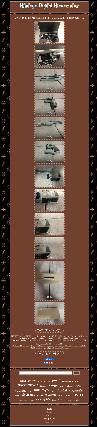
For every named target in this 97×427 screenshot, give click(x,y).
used (25, 400)
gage (52, 391)
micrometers (68, 400)
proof (56, 380)
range (53, 385)
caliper (68, 395)
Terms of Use (49, 422)
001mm (43, 386)
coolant (20, 390)
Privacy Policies (49, 419)
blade (17, 395)
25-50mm (31, 400)
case (60, 399)
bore (20, 400)
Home (49, 409)
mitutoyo (41, 390)
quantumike (67, 381)
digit (38, 399)
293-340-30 (41, 381)
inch (77, 381)
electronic (28, 394)
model (60, 395)
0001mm (79, 394)
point (30, 391)
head (54, 400)
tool (48, 381)
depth (78, 385)
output (23, 381)
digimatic (76, 390)
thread (40, 395)
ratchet (70, 386)
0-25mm (50, 394)
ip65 (46, 399)
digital (62, 390)
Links (49, 412)
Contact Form (49, 415)
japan (32, 380)
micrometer (28, 385)
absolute (77, 400)
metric (62, 386)
